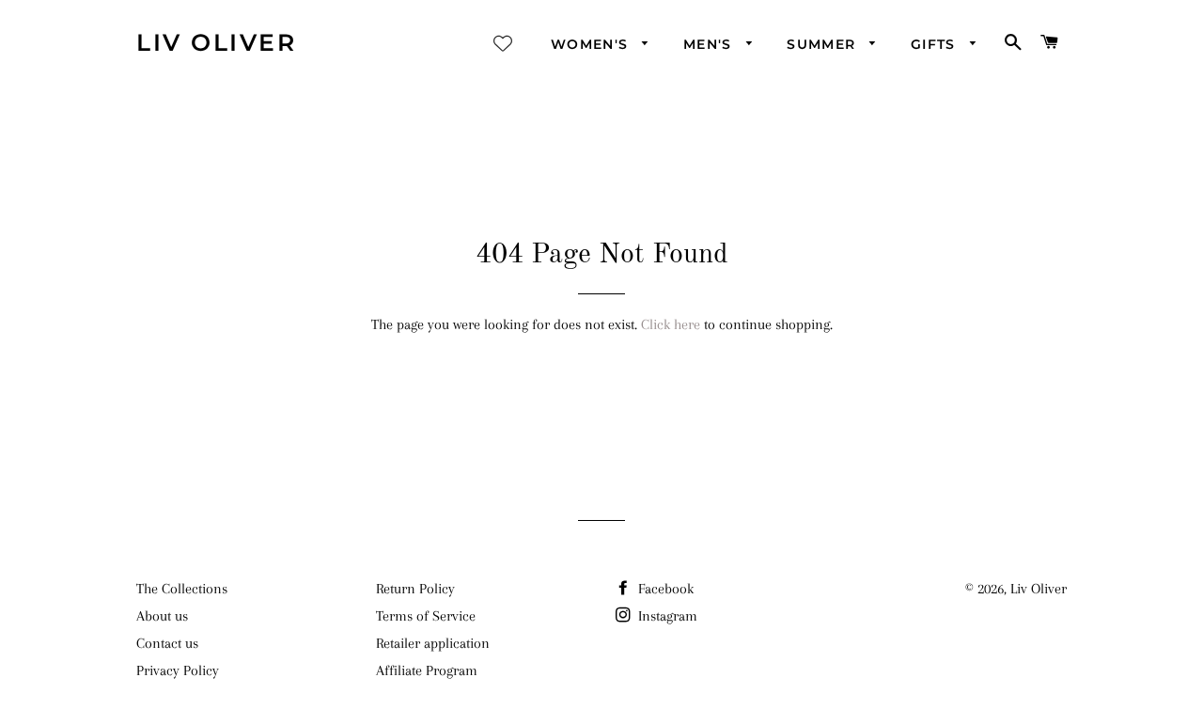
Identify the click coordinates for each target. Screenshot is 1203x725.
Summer (824, 44)
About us (162, 615)
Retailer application (433, 643)
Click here (670, 324)
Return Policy (415, 588)
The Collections (181, 588)
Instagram (665, 615)
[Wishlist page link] (502, 43)
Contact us (167, 643)
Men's (710, 44)
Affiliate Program (426, 670)
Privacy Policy (177, 670)
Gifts (936, 44)
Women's (592, 44)
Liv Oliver (216, 42)
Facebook (664, 588)
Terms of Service (426, 615)
